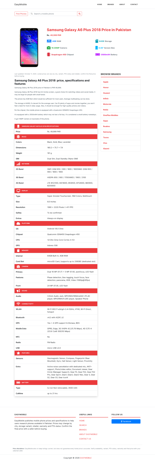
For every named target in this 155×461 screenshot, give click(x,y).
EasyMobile (21, 4)
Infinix (105, 98)
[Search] (79, 14)
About (122, 4)
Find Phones (21, 14)
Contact (134, 4)
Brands (110, 4)
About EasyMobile (88, 434)
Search (83, 425)
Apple (105, 82)
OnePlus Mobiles (110, 115)
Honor (106, 87)
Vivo (105, 143)
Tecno (106, 137)
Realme (106, 126)
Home (99, 4)
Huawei (106, 93)
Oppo (105, 121)
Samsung (107, 132)
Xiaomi (106, 148)
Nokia (105, 110)
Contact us (85, 439)
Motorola (107, 104)
